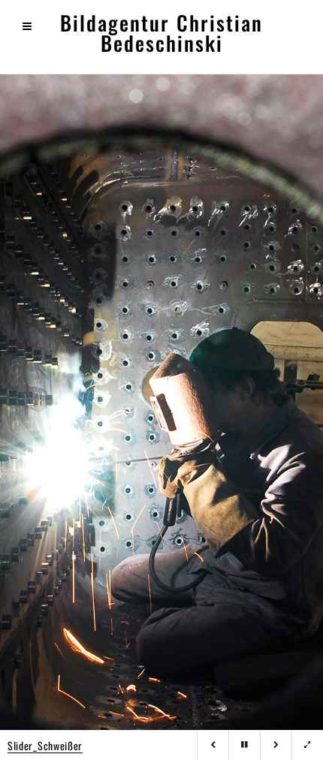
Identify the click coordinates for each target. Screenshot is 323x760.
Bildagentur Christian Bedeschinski (161, 33)
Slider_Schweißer (45, 745)
